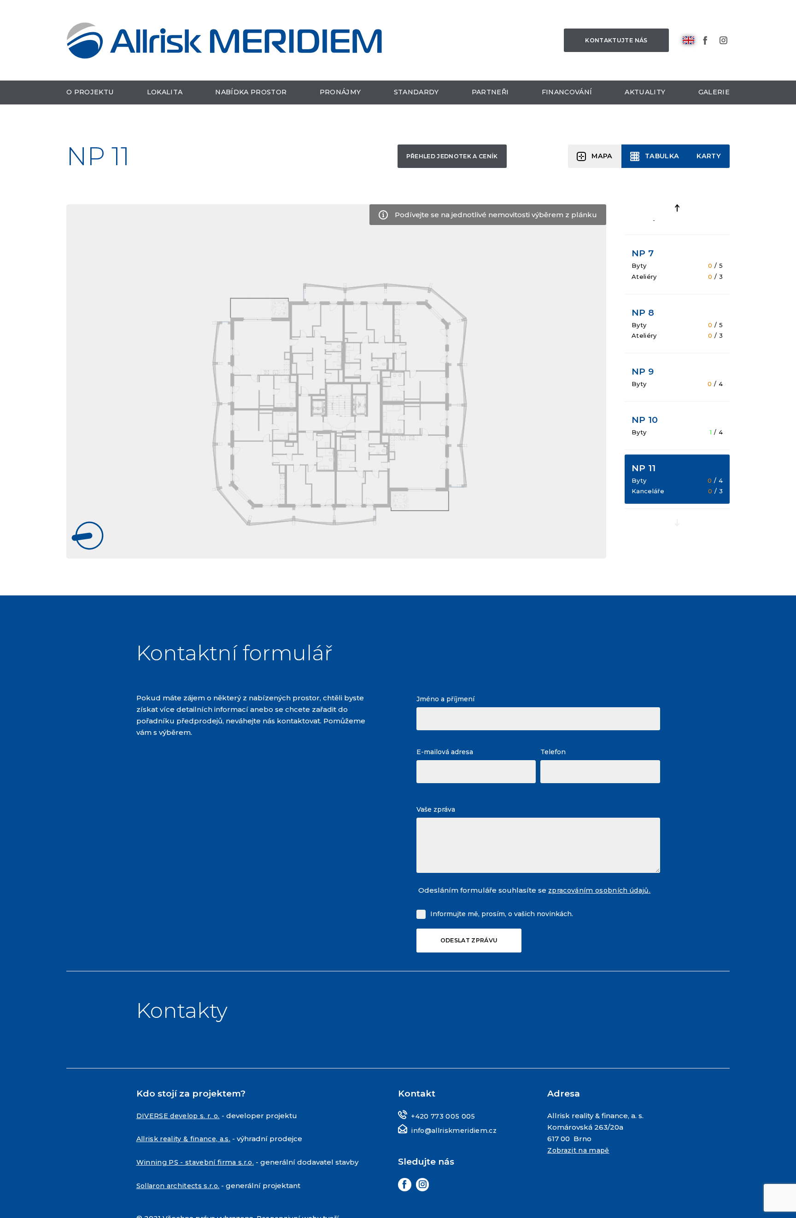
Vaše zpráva (435, 808)
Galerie (714, 95)
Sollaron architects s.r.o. (180, 1196)
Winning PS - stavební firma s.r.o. (197, 1161)
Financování (567, 95)
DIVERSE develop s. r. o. (180, 1115)
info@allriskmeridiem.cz (456, 1130)
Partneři (490, 95)
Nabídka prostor (251, 95)
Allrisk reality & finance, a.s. (185, 1138)
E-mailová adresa (444, 751)
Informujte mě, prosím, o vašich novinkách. (501, 912)
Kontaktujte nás (612, 41)
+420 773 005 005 (443, 1116)
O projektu (91, 95)
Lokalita (165, 95)
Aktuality (646, 95)
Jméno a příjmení (445, 698)
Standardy (417, 95)
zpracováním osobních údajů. (603, 889)
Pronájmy (341, 95)
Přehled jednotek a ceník (440, 157)
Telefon (553, 751)
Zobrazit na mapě (580, 1150)
